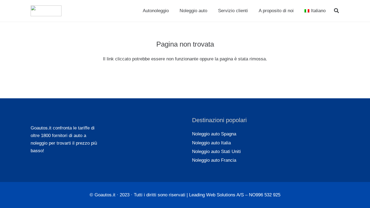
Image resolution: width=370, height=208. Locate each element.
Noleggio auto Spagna (214, 133)
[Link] (46, 10)
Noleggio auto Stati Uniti (216, 151)
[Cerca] (336, 10)
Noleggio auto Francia (214, 160)
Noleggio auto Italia (211, 142)
